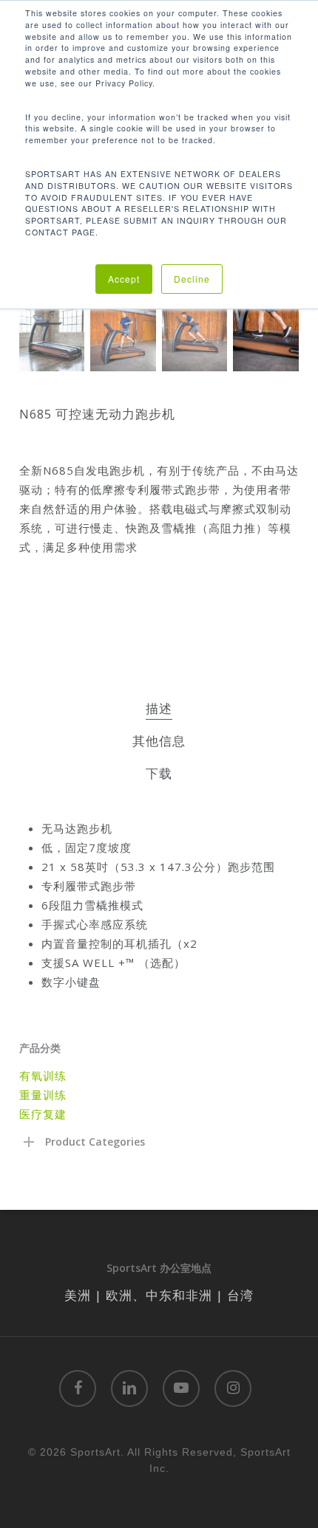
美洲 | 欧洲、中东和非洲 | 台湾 (159, 1295)
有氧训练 (43, 1075)
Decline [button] (192, 278)
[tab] (159, 709)
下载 (159, 773)
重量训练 (43, 1094)
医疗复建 (43, 1114)
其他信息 (159, 740)
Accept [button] (124, 278)
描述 (159, 708)
